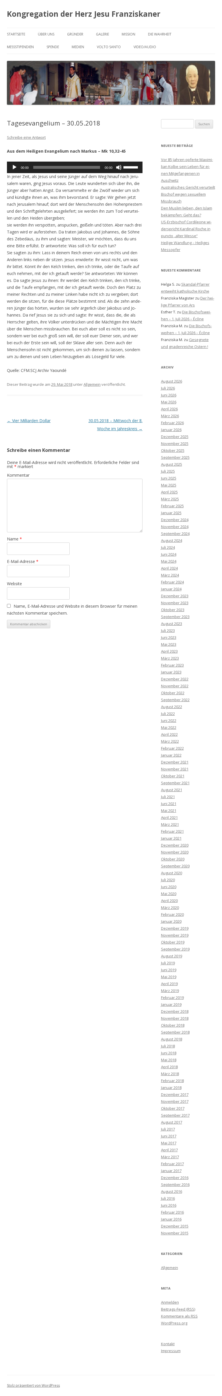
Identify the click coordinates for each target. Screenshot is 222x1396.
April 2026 (169, 408)
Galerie (102, 34)
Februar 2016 (172, 1212)
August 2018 (171, 1039)
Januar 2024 (171, 589)
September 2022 (175, 699)
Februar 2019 (172, 997)
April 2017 (169, 1149)
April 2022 (169, 734)
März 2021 (170, 824)
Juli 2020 (168, 879)
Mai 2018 (168, 1059)
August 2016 (171, 1191)
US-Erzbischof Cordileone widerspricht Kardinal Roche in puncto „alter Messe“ (186, 228)
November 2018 (174, 1018)
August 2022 (171, 706)
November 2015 (174, 1233)
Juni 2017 (168, 1136)
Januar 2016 (171, 1219)
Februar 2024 (172, 582)
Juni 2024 (168, 554)
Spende (53, 46)
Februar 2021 (172, 831)
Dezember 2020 (174, 845)
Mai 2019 (168, 976)
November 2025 (174, 443)
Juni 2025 (168, 478)
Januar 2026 (171, 429)
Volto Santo (109, 46)
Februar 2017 (172, 1163)
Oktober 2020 (172, 859)
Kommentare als (179, 1316)
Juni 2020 (168, 886)
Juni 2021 (168, 803)
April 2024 (169, 568)
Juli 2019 (168, 962)
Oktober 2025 (172, 450)
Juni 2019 (168, 969)
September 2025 (175, 457)
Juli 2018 (168, 1046)
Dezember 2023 (174, 595)
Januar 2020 (171, 921)
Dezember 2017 (174, 1094)
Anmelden (170, 1302)
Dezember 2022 (174, 679)
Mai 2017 (168, 1143)
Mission (128, 34)
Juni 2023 (168, 637)
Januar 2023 (171, 672)
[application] (75, 167)
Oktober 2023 (172, 609)
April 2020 (169, 900)
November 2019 (174, 935)
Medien (78, 46)
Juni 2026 (168, 395)
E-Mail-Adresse (22, 561)
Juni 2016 (168, 1205)
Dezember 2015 (174, 1226)
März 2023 (170, 658)
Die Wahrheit (159, 34)
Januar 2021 (171, 838)
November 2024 (174, 526)
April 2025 (169, 492)
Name (14, 539)
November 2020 (174, 852)
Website (14, 583)
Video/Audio (145, 46)
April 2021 (169, 817)
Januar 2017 (171, 1170)
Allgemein (92, 384)
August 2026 (171, 381)
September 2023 (175, 616)
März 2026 (170, 415)
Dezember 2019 (174, 928)
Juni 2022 (168, 720)
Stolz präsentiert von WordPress (33, 1385)
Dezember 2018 (174, 1011)
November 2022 (174, 685)
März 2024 (170, 575)
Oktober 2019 (172, 942)
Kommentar (18, 475)
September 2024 (175, 533)
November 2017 (174, 1101)
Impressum (171, 1350)
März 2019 (170, 990)
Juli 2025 (168, 471)
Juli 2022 (168, 713)
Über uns (46, 34)
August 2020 (171, 872)
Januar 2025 (171, 512)
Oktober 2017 (172, 1108)
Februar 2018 (172, 1080)
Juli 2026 (168, 388)
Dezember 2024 (174, 519)
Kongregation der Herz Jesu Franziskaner (83, 14)
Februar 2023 (172, 665)
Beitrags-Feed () (178, 1309)
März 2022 (170, 741)
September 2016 (175, 1184)
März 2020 (170, 907)
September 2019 (175, 949)
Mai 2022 (168, 727)
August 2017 (171, 1122)
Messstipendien (20, 46)
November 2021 (174, 769)
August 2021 (171, 789)
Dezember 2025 (174, 436)
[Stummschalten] (119, 167)
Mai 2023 (168, 644)
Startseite (16, 34)
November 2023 (174, 602)
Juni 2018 (168, 1053)
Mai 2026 (168, 402)
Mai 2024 (168, 561)
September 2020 (175, 866)
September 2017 (175, 1115)
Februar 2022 (172, 748)
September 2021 (175, 782)
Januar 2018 (171, 1087)
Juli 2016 (168, 1198)
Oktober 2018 (172, 1025)
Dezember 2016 (174, 1177)
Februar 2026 (172, 422)
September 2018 (175, 1032)
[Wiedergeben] (14, 167)
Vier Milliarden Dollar (29, 420)
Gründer (75, 34)
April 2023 (169, 651)
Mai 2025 (168, 485)
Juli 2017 (168, 1129)
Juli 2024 (168, 547)
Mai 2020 (168, 893)
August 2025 (171, 464)
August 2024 (171, 540)
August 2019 (171, 956)
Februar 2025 (172, 505)
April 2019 (169, 983)
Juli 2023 (168, 630)
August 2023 (171, 623)
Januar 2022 (171, 755)
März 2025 (170, 498)
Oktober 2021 (172, 776)
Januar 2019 (171, 1004)
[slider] (131, 167)
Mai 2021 (168, 810)
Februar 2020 (172, 914)
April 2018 (169, 1066)
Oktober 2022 (172, 692)
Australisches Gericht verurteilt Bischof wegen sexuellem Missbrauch (188, 194)
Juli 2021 (168, 796)
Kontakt (168, 1343)
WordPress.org (174, 1323)
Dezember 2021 (174, 762)
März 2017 (170, 1156)
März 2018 (170, 1073)
